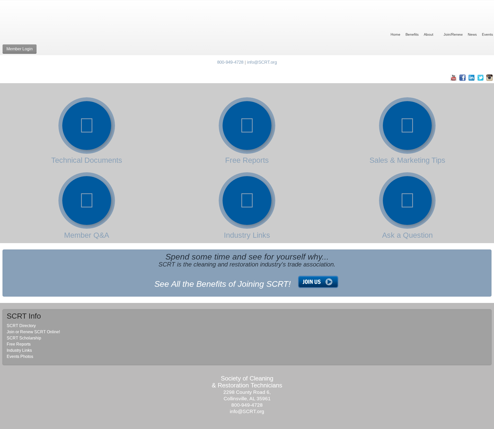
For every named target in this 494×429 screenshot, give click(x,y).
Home (395, 34)
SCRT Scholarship (24, 338)
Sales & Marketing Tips (407, 160)
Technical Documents (86, 160)
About (428, 34)
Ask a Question (407, 235)
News (472, 34)
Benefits (412, 34)
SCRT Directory (21, 325)
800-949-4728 (230, 62)
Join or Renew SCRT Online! (33, 332)
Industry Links (247, 235)
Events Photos (20, 356)
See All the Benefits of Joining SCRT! (222, 284)
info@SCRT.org (262, 62)
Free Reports (247, 160)
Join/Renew (453, 34)
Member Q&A (86, 235)
